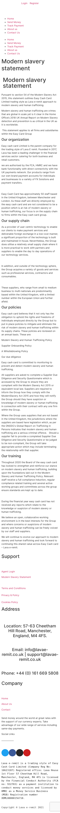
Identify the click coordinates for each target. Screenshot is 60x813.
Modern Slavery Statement (16, 577)
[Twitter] (5, 752)
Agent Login (8, 571)
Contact (5, 709)
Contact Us (13, 32)
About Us (6, 703)
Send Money (14, 22)
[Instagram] (19, 752)
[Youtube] (27, 752)
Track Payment (15, 25)
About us (12, 29)
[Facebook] (12, 752)
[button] (30, 36)
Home (10, 18)
